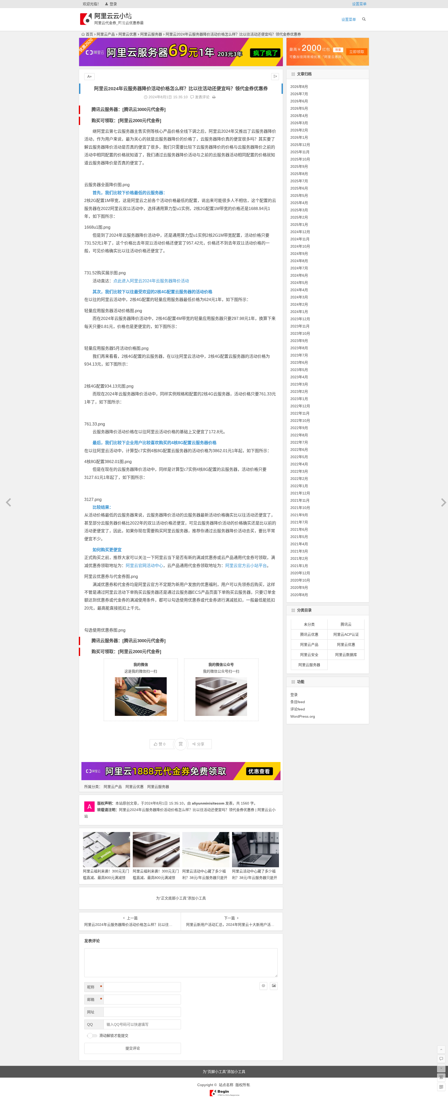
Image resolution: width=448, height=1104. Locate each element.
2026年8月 (299, 87)
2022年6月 (299, 450)
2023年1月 (299, 399)
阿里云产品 (106, 34)
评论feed (297, 709)
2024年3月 (299, 297)
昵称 (94, 987)
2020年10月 (300, 580)
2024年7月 (299, 268)
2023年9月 (299, 341)
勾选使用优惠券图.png (104, 630)
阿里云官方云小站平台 (246, 565)
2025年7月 (299, 181)
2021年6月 (299, 529)
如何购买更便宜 (107, 550)
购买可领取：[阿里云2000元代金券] (126, 120)
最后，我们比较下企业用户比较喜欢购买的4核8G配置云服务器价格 (154, 443)
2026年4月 (299, 116)
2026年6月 (299, 101)
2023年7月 (299, 355)
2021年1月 (299, 566)
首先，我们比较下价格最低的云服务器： (130, 193)
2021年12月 (300, 493)
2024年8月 (299, 261)
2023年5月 (299, 370)
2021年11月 (300, 500)
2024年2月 (299, 304)
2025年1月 (299, 224)
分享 (200, 744)
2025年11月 (300, 152)
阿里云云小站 (113, 15)
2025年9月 (299, 166)
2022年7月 (299, 442)
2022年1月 (299, 486)
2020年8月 (299, 595)
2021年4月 (299, 544)
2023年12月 (300, 319)
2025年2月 (299, 217)
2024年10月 (300, 246)
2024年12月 (300, 232)
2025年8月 (299, 174)
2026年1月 (299, 137)
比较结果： (103, 507)
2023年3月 (299, 384)
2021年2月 (299, 558)
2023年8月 (299, 348)
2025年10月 (300, 159)
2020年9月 (299, 587)
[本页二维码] (441, 1087)
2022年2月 (299, 479)
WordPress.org (302, 716)
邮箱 (94, 999)
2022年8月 (299, 435)
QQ (90, 1024)
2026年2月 (299, 130)
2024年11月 (300, 239)
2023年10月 (300, 333)
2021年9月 (299, 515)
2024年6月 (299, 275)
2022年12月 (300, 406)
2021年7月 (299, 522)
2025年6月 (299, 188)
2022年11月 (300, 413)
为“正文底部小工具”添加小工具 (181, 898)
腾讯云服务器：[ (108, 109)
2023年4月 (299, 377)
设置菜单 (359, 4)
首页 (89, 34)
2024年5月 (299, 283)
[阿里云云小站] (224, 1095)
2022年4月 (299, 464)
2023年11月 (300, 326)
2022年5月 (299, 457)
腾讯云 (346, 625)
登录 (113, 4)
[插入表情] (263, 986)
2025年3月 (299, 210)
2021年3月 (299, 551)
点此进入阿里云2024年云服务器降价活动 (151, 281)
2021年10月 (300, 508)
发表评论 (201, 97)
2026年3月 (299, 123)
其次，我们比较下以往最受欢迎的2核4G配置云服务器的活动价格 (152, 292)
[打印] (214, 97)
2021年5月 (299, 537)
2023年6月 (299, 362)
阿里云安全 (309, 655)
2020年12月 (300, 573)
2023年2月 (299, 391)
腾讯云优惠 (309, 635)
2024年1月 (299, 312)
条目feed (297, 702)
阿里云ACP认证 (346, 635)
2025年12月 (300, 145)
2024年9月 (299, 253)
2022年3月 (299, 471)
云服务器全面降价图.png (107, 185)
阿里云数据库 (346, 655)
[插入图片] (274, 986)
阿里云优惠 (127, 34)
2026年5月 (299, 108)
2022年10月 (300, 420)
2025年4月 (299, 203)
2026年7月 (299, 94)
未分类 (309, 625)
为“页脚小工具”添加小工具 (224, 1072)
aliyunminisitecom (208, 803)
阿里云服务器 (151, 34)
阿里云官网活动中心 (144, 565)
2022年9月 (299, 428)
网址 (90, 1012)
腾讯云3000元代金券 (144, 109)
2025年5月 (299, 195)
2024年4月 (299, 290)
